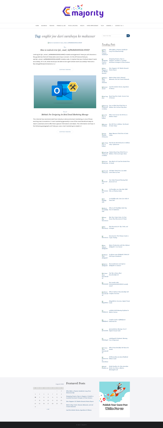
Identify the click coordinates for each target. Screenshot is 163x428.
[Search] (128, 35)
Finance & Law (61, 25)
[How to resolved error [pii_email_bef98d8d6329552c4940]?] (65, 42)
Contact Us (119, 25)
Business (44, 25)
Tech (102, 25)
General (109, 25)
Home (37, 25)
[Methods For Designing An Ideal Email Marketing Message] (65, 91)
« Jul (48, 409)
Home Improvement (92, 25)
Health (82, 25)
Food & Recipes (73, 25)
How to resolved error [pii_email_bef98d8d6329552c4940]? (65, 50)
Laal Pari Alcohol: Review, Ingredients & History (79, 410)
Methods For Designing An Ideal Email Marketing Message (65, 115)
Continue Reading (65, 69)
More (65, 47)
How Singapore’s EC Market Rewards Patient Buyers (80, 401)
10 (35, 397)
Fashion (52, 25)
